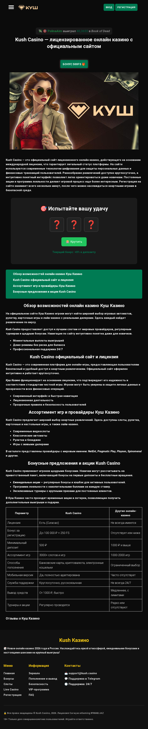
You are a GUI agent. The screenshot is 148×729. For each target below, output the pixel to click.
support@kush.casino (83, 673)
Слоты (8, 684)
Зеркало (34, 673)
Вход (109, 7)
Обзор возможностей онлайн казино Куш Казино (47, 274)
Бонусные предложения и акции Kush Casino (44, 291)
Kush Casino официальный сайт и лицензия (43, 280)
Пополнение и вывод (43, 678)
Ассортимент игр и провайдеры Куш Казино (44, 286)
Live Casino (11, 689)
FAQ (31, 695)
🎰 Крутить (74, 241)
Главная (9, 673)
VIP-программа (39, 689)
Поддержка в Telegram (84, 678)
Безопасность (38, 684)
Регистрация (126, 7)
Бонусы (9, 678)
